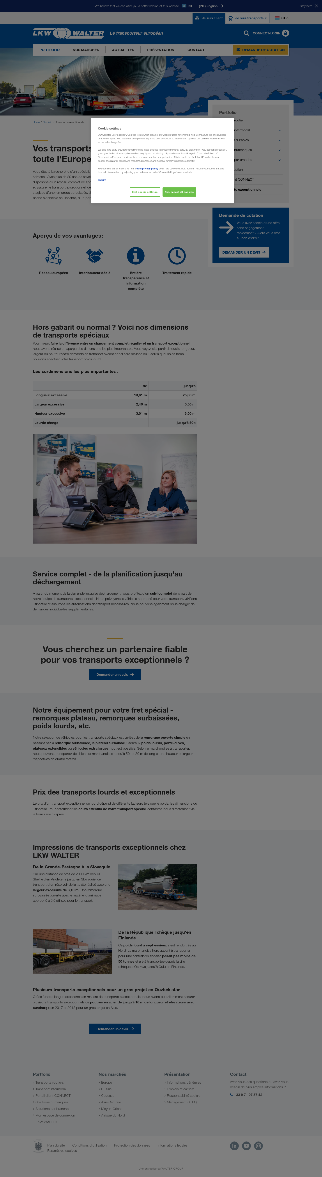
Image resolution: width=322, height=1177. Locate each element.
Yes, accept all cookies (179, 192)
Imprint (102, 179)
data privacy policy (147, 168)
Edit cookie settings (144, 192)
